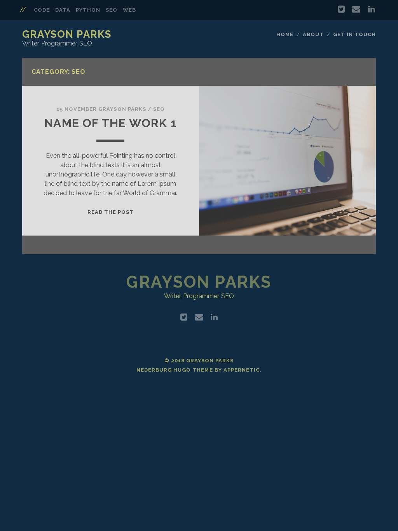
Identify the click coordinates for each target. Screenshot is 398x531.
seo (111, 10)
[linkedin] (371, 9)
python (88, 10)
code (42, 10)
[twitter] (341, 9)
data (62, 10)
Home (284, 34)
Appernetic (241, 370)
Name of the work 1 (110, 123)
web (129, 10)
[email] (356, 9)
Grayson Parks (66, 34)
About (313, 34)
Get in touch (354, 34)
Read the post (110, 212)
